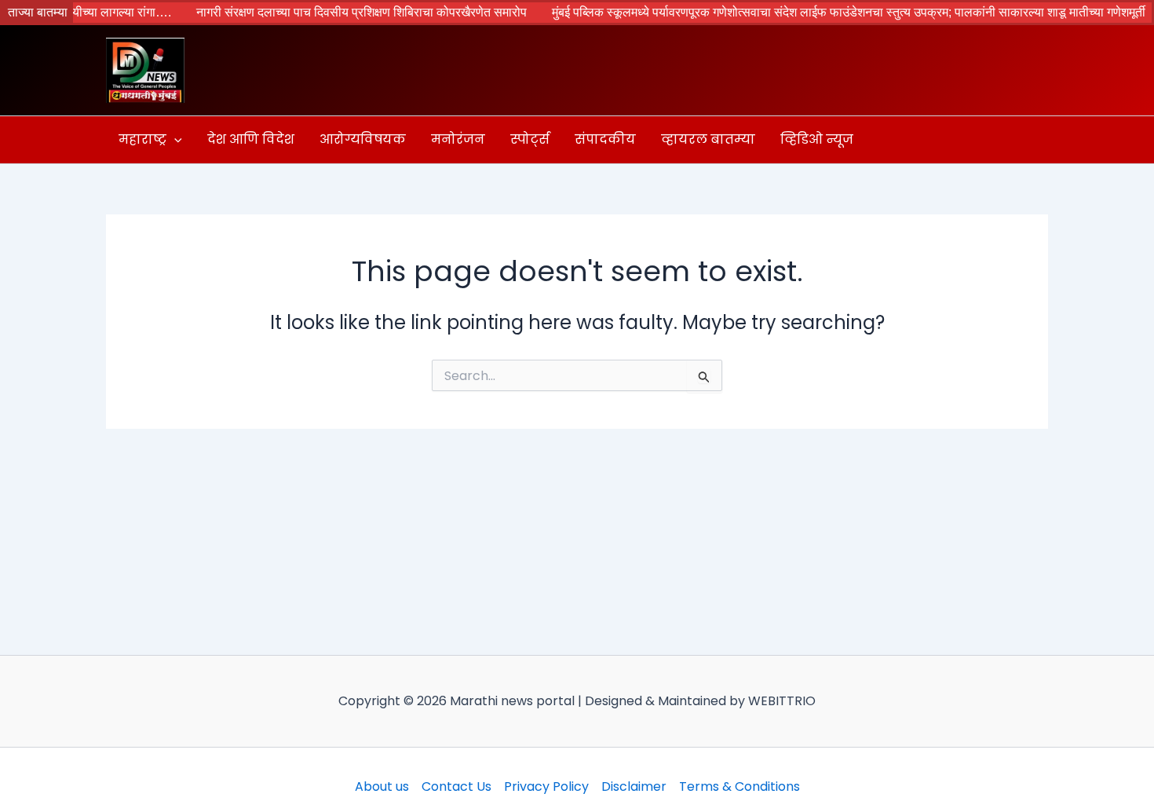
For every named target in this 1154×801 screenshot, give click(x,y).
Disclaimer (633, 786)
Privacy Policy (546, 786)
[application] (174, 139)
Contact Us (456, 786)
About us (382, 786)
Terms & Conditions (739, 786)
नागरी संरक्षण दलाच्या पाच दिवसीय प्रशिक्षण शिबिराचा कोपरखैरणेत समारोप (343, 12)
